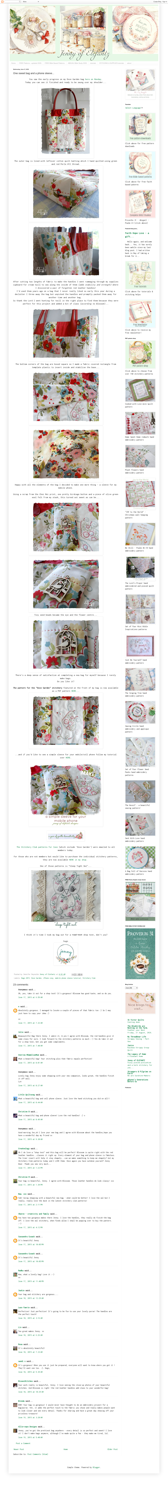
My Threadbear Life (137, 1037)
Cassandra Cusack (26, 1237)
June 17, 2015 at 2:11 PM (30, 1205)
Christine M (24, 1177)
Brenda (21, 1401)
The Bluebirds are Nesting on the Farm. (138, 1027)
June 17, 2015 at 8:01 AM (30, 1063)
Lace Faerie (24, 1307)
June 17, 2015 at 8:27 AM (30, 1085)
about (129, 63)
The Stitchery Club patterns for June (37, 847)
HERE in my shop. (78, 860)
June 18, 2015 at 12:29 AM (31, 1298)
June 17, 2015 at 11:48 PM (31, 1281)
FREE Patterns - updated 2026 (30, 63)
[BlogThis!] (75, 974)
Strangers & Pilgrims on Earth (139, 1072)
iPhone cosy (48, 978)
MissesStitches (25, 1381)
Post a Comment (23, 1443)
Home (13, 63)
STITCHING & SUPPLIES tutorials (111, 63)
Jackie (21, 1290)
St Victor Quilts (136, 1020)
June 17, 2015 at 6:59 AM (30, 997)
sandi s (21, 1361)
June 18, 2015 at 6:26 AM (30, 1335)
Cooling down (134, 1022)
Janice (131, 1045)
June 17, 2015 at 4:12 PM (30, 1227)
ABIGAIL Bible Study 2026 (77, 63)
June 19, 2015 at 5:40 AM (30, 1437)
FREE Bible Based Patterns (55, 63)
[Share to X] (77, 974)
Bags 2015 (25, 978)
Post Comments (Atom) (38, 1454)
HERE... (75, 691)
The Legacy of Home (137, 1054)
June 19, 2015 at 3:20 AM (30, 1417)
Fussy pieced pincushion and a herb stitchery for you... (140, 1065)
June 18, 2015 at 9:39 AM (30, 1372)
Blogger (96, 1467)
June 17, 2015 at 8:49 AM (30, 1119)
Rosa (20, 1344)
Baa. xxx (22, 1194)
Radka (20, 1271)
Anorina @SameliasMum (28, 1055)
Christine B (24, 1112)
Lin (19, 1327)
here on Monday (93, 79)
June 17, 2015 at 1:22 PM (30, 1168)
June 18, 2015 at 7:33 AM (30, 1352)
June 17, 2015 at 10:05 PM (31, 1244)
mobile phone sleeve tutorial (68, 978)
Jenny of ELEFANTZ (136, 1060)
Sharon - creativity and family (33, 1214)
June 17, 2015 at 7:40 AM (30, 1046)
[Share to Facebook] (79, 974)
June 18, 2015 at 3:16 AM (30, 1318)
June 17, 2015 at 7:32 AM (30, 1023)
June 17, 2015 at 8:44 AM (30, 1102)
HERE (68, 757)
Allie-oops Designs (27, 1427)
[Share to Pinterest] (81, 974)
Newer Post (19, 1449)
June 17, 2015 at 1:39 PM (30, 1185)
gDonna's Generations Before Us (138, 1081)
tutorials (93, 63)
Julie (20, 1032)
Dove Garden (36, 978)
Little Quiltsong (26, 1095)
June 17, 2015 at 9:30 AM (30, 1139)
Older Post (112, 1449)
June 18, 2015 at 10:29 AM (31, 1392)
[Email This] (73, 974)
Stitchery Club (89, 978)
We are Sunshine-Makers (139, 1076)
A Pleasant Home (135, 1056)
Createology (24, 1148)
